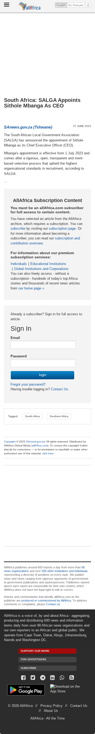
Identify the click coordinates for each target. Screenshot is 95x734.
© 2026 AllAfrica (20, 706)
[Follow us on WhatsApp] (62, 678)
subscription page (62, 228)
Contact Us (59, 389)
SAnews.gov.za (35, 441)
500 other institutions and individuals (65, 571)
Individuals (19, 264)
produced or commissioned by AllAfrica (46, 600)
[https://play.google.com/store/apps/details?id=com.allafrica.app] (26, 691)
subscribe (18, 228)
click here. (48, 453)
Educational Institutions (48, 264)
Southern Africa (59, 416)
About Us (51, 711)
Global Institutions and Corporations (41, 269)
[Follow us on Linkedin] (52, 678)
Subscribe (28, 668)
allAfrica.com (40, 445)
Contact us (53, 604)
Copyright (10, 441)
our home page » (31, 288)
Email (15, 338)
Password (19, 356)
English (62, 5)
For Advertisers (33, 659)
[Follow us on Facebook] (23, 678)
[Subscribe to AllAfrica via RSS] (72, 678)
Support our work (35, 650)
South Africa (32, 416)
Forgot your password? (28, 384)
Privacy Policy (51, 706)
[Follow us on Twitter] (33, 678)
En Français (76, 5)
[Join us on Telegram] (43, 678)
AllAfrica (30, 6)
